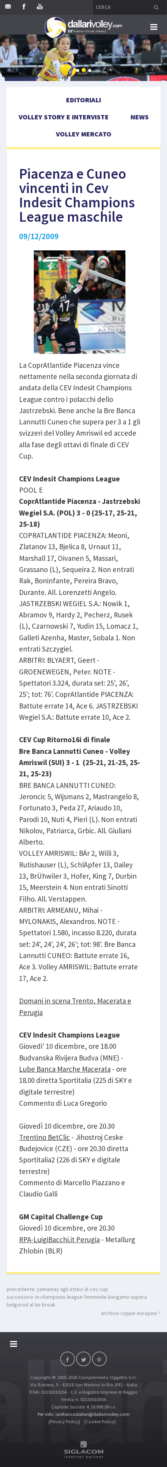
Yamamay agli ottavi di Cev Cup (72, 1289)
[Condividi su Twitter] (83, 1359)
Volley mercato (83, 133)
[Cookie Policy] (100, 1421)
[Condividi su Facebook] (67, 1359)
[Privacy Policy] (64, 1421)
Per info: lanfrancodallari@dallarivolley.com (84, 1414)
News (139, 116)
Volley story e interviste (64, 116)
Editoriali (83, 99)
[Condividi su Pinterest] (99, 1359)
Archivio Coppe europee (129, 1313)
